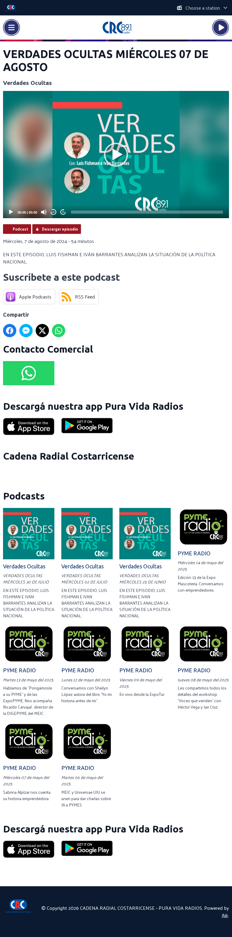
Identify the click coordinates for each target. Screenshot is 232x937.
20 (53, 212)
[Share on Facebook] (9, 330)
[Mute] (44, 212)
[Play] (11, 212)
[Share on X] (42, 330)
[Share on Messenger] (26, 330)
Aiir (225, 915)
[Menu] (11, 27)
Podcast (20, 228)
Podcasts (24, 495)
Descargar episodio (60, 228)
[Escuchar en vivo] (220, 27)
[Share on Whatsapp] (58, 330)
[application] (116, 154)
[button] (116, 155)
